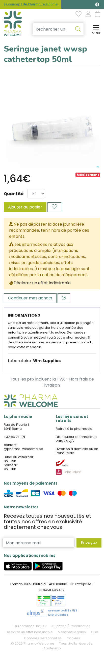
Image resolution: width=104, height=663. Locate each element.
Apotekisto (52, 648)
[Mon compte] (88, 14)
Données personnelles (43, 638)
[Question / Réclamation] (64, 298)
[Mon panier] (97, 14)
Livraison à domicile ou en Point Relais (77, 450)
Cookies (73, 638)
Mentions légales (72, 632)
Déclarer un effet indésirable (42, 283)
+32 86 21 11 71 (14, 436)
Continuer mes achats (30, 298)
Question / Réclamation (71, 626)
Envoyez (89, 543)
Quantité (13, 194)
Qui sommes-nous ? (30, 626)
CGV (94, 632)
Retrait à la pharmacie (74, 428)
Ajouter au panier (25, 207)
